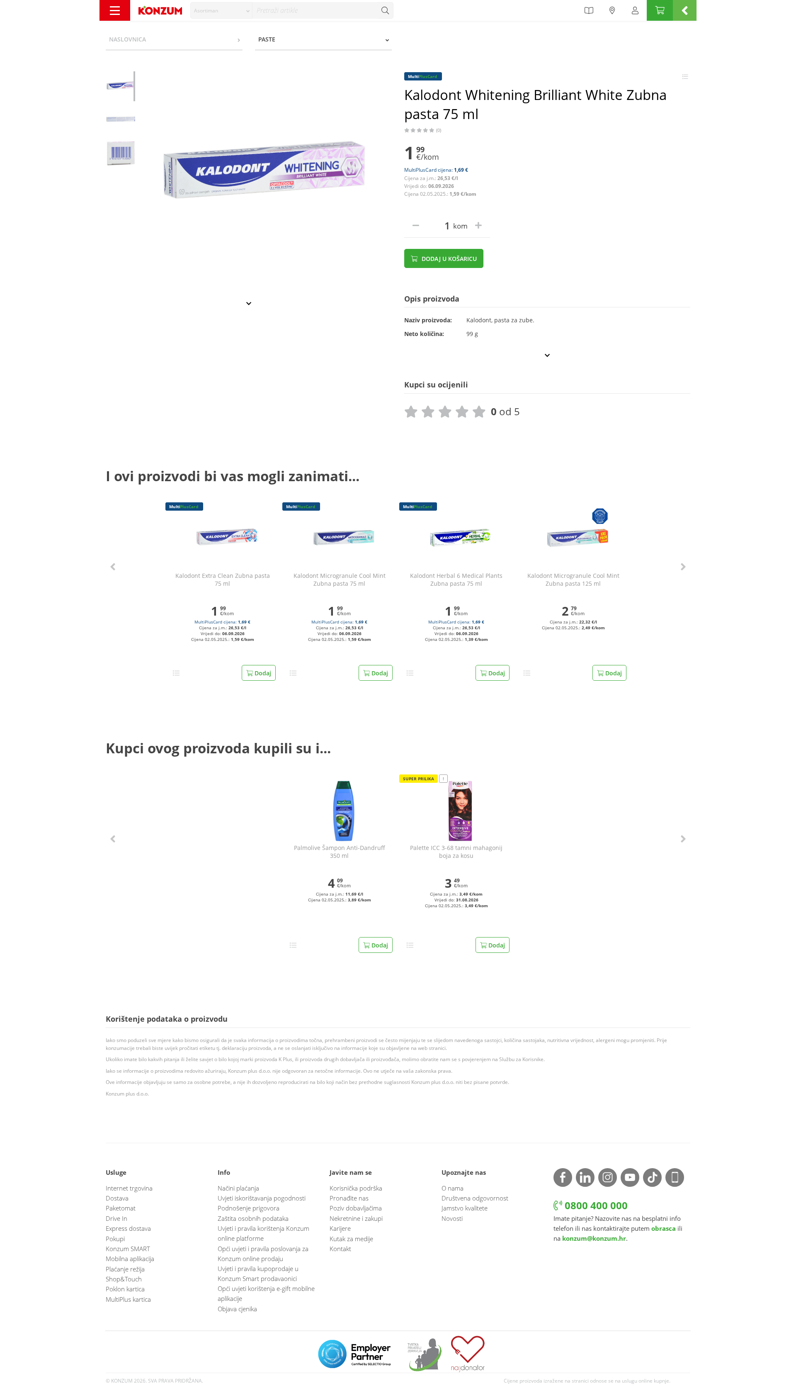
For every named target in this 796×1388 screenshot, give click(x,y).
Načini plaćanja (238, 1188)
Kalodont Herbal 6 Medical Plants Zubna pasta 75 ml (456, 579)
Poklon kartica (125, 1289)
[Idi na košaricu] (660, 10)
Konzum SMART (128, 1248)
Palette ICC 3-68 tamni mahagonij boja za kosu (456, 852)
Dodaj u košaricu (448, 259)
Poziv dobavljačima (356, 1208)
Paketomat (121, 1208)
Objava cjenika (237, 1309)
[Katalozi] (588, 10)
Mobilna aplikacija (130, 1258)
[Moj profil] (635, 10)
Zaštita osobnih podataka (253, 1218)
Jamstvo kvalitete (465, 1208)
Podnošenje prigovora (248, 1208)
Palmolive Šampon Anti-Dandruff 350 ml (339, 852)
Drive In (116, 1218)
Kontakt (340, 1248)
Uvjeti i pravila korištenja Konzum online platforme (263, 1233)
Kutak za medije (351, 1239)
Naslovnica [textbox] (127, 39)
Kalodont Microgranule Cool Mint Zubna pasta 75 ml (340, 579)
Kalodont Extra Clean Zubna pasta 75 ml (222, 579)
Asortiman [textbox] (206, 10)
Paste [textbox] (266, 39)
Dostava (117, 1198)
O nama (453, 1188)
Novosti (452, 1218)
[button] (113, 566)
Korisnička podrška (356, 1188)
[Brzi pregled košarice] (684, 10)
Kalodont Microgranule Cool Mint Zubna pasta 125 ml (573, 579)
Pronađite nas (349, 1198)
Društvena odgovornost (475, 1198)
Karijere (340, 1228)
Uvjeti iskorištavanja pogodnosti (262, 1198)
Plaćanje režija (125, 1269)
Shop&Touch (124, 1279)
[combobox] (221, 10)
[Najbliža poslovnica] (612, 10)
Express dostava (128, 1228)
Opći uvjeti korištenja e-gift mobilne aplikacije (266, 1293)
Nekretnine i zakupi (356, 1218)
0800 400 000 (595, 1205)
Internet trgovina (129, 1188)
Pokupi (115, 1239)
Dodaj (262, 673)
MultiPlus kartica (128, 1299)
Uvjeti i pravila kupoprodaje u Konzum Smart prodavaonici (258, 1273)
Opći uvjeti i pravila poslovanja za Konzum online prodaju (263, 1253)
